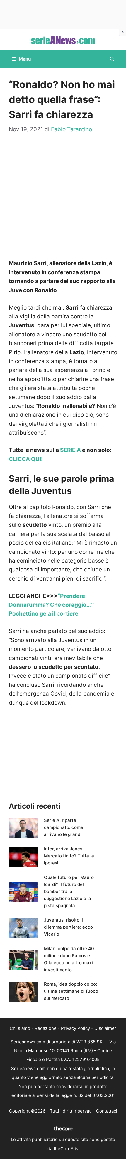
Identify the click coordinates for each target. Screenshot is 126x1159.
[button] (112, 59)
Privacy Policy (75, 1028)
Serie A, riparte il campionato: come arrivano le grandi (63, 827)
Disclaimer (105, 1028)
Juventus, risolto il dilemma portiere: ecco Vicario (68, 927)
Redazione (46, 1028)
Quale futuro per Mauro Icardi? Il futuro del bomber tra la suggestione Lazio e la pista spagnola (69, 891)
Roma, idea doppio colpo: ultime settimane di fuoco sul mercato (71, 991)
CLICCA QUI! (26, 459)
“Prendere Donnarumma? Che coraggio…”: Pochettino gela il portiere (51, 605)
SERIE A (70, 450)
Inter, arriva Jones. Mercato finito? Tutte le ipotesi (69, 856)
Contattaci (106, 1111)
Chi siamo (20, 1028)
